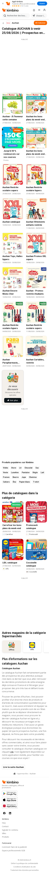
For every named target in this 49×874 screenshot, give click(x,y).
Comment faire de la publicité (14, 847)
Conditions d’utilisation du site (24, 867)
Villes (4, 833)
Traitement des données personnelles (24, 870)
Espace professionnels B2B (13, 850)
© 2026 (24, 860)
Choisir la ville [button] (41, 15)
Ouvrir (42, 3)
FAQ (4, 823)
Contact (5, 826)
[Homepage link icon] (14, 774)
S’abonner (41, 23)
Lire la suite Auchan (13, 767)
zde (12, 751)
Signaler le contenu (10, 830)
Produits (5, 837)
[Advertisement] (24, 65)
